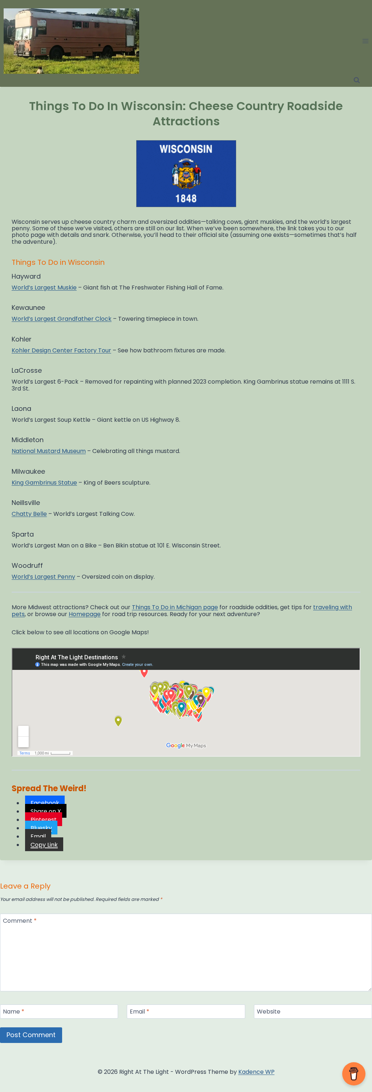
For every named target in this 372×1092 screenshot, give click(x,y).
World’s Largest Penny (43, 577)
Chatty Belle (29, 514)
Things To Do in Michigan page (175, 607)
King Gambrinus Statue (44, 482)
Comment (20, 921)
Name (13, 1012)
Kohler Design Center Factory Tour (61, 350)
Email (139, 1012)
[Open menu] (365, 40)
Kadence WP (256, 1072)
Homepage (85, 614)
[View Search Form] (356, 80)
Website (268, 1012)
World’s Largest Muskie (44, 287)
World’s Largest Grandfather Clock (62, 319)
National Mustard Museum (49, 451)
